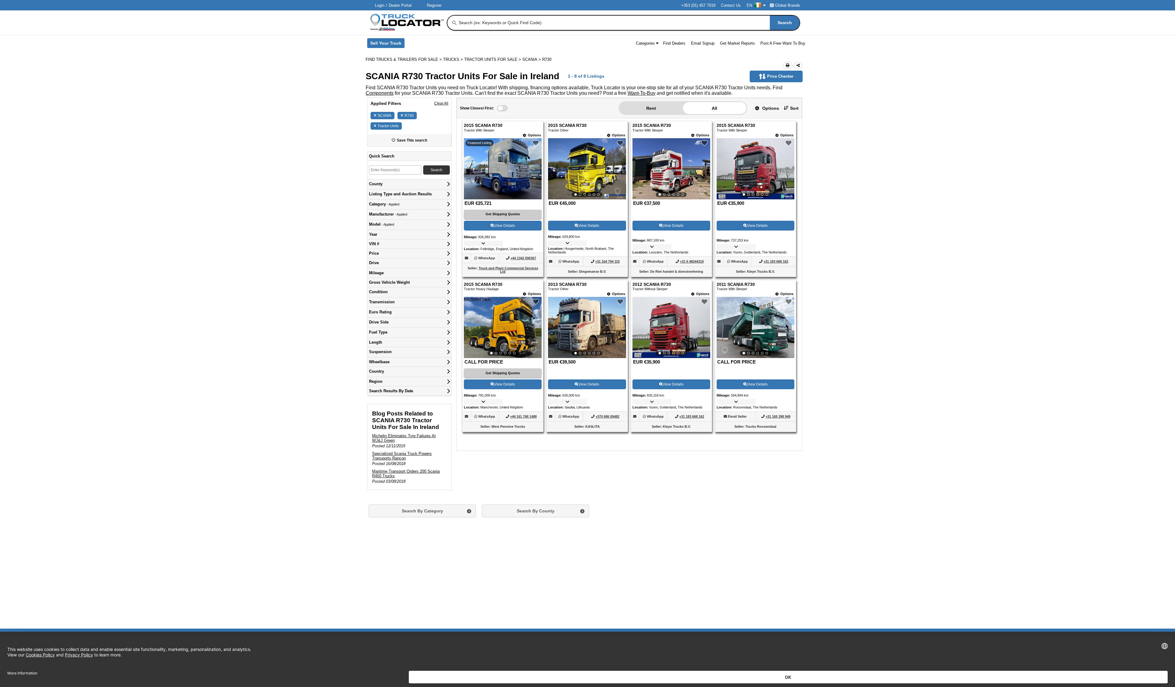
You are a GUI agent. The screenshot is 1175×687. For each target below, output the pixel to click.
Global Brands (787, 5)
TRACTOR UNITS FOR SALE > (493, 59)
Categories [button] (645, 43)
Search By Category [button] (422, 510)
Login (379, 5)
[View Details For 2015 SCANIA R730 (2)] (587, 168)
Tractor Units (388, 126)
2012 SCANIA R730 (651, 284)
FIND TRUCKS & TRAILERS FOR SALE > (404, 59)
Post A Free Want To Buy (782, 43)
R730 (409, 115)
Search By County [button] (535, 510)
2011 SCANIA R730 (736, 284)
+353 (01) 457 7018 (698, 5)
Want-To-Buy (641, 93)
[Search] (454, 23)
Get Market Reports (737, 43)
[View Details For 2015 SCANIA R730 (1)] (503, 197)
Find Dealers (674, 43)
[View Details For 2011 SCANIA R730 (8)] (755, 327)
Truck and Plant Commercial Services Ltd (508, 269)
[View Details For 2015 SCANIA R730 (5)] (503, 327)
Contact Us (731, 5)
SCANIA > (532, 59)
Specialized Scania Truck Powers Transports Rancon (402, 455)
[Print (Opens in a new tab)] (787, 65)
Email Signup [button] (702, 43)
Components (380, 93)
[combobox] (628, 23)
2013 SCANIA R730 (567, 284)
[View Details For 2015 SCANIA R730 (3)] (671, 168)
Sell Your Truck (387, 44)
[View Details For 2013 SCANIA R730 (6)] (587, 327)
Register (434, 5)
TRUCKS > (453, 59)
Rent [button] (651, 108)
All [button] (714, 108)
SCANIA (384, 115)
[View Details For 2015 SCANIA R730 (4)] (755, 168)
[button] (764, 108)
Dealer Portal (400, 5)
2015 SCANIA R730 (483, 125)
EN (749, 5)
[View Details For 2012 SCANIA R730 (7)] (671, 327)
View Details (504, 225)
